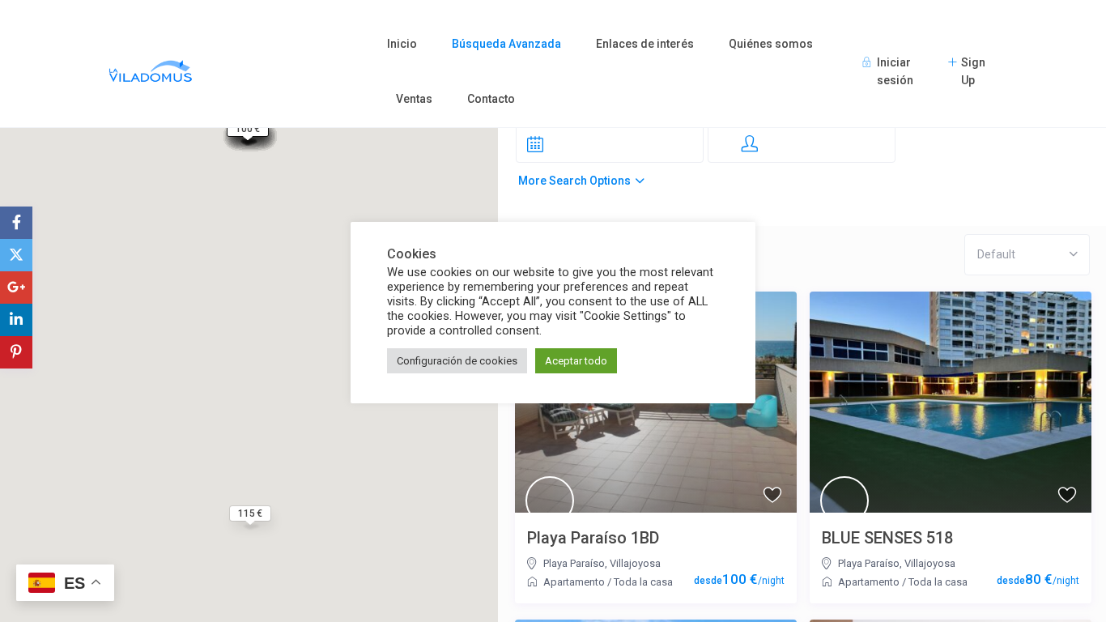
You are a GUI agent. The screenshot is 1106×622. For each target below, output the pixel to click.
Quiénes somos (771, 43)
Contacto (491, 98)
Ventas (414, 98)
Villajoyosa (635, 563)
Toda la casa (643, 582)
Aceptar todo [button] (576, 361)
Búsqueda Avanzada (506, 43)
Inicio (402, 43)
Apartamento (574, 582)
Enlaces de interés (645, 43)
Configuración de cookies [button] (457, 361)
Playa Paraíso (574, 563)
